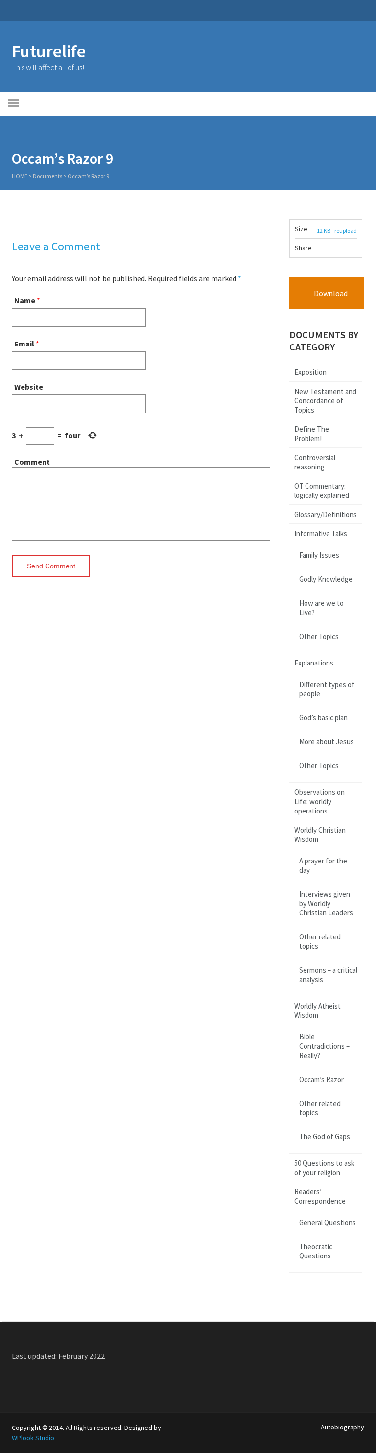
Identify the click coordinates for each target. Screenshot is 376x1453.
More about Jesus (326, 741)
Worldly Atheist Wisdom (317, 1010)
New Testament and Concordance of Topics (325, 401)
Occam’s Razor (321, 1079)
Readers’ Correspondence (320, 1196)
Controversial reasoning (314, 462)
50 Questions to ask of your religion (324, 1167)
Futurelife (49, 51)
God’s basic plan (323, 717)
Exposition (310, 372)
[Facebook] (334, 249)
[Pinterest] (354, 249)
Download (330, 293)
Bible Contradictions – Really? (324, 1046)
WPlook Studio (33, 1437)
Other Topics (319, 636)
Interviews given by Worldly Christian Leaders (326, 903)
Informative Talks (320, 533)
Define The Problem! (311, 433)
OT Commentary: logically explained (321, 490)
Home (19, 176)
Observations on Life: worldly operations (319, 801)
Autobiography (342, 1427)
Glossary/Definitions (325, 514)
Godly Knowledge (325, 579)
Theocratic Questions (315, 1251)
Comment (32, 462)
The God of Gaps (324, 1136)
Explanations (313, 662)
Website (28, 387)
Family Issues (319, 555)
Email (24, 343)
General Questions (327, 1222)
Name (24, 300)
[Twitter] (344, 249)
